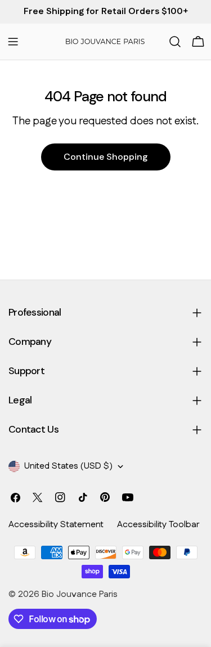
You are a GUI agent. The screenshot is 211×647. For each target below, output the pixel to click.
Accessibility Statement (56, 524)
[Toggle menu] (13, 41)
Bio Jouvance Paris (80, 594)
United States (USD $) (68, 466)
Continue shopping (106, 157)
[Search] (175, 41)
